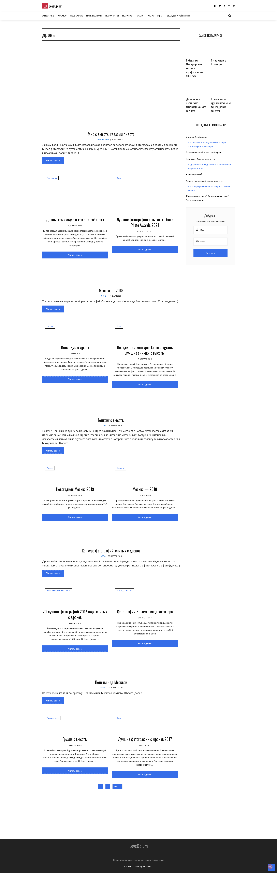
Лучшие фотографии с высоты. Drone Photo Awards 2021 (144, 222)
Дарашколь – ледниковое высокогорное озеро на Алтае (196, 105)
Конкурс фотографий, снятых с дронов (111, 551)
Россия (140, 15)
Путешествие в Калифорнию (218, 62)
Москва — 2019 (111, 290)
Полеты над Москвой (111, 682)
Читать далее (53, 160)
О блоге (137, 866)
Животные (48, 15)
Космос (62, 15)
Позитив (127, 15)
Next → (117, 786)
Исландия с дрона (75, 347)
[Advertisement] (121, 812)
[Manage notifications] (270, 866)
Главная (127, 866)
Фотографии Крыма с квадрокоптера (145, 612)
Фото (119, 178)
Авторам (147, 866)
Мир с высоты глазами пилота (111, 134)
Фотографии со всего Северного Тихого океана (209, 188)
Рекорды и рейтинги (178, 15)
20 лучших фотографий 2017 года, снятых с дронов (75, 614)
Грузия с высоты (75, 739)
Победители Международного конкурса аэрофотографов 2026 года (194, 68)
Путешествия (94, 15)
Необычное (76, 15)
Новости (120, 468)
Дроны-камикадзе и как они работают (75, 220)
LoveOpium (52, 6)
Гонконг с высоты (111, 420)
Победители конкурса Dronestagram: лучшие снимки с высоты (145, 350)
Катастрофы (155, 15)
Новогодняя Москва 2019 (75, 489)
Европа (50, 326)
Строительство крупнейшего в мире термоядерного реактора (221, 105)
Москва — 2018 (145, 489)
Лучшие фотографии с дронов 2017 (145, 739)
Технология (112, 15)
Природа (121, 590)
